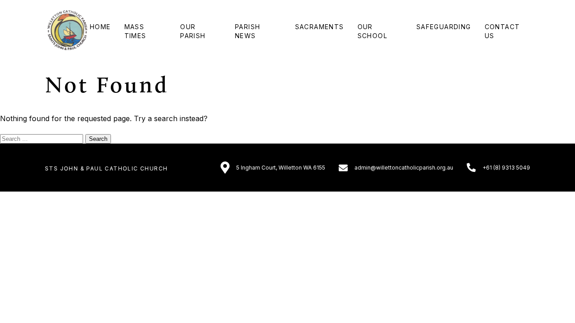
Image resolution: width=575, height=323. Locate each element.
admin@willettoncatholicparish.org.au (403, 167)
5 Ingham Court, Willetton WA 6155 (280, 167)
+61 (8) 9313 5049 (506, 167)
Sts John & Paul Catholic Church (106, 168)
